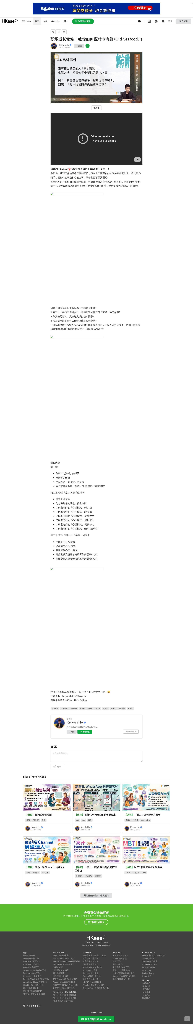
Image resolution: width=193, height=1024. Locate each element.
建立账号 (183, 21)
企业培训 (122, 708)
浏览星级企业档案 (61, 976)
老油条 (90, 708)
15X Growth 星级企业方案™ (65, 979)
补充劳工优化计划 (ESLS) (34, 994)
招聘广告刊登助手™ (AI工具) (65, 985)
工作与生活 (117, 964)
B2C (83, 820)
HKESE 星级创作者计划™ (123, 973)
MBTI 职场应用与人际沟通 (143, 867)
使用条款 (146, 986)
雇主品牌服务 (59, 973)
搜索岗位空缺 (29, 955)
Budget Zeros (148, 973)
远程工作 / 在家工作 (121, 967)
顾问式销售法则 (38, 814)
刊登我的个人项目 (90, 964)
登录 (170, 21)
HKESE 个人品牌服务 (92, 982)
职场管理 (55, 708)
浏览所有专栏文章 (120, 955)
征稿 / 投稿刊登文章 (121, 979)
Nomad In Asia (148, 967)
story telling (145, 820)
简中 (34, 1006)
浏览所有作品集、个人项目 (96, 895)
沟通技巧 (88, 876)
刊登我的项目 (84, 21)
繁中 (29, 1006)
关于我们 (146, 989)
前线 (43, 820)
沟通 (144, 873)
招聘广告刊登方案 (61, 955)
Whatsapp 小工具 (150, 961)
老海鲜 (82, 708)
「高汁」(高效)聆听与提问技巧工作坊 (96, 869)
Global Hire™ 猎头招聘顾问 (64, 995)
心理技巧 (36, 820)
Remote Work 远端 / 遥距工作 (36, 979)
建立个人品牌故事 (90, 979)
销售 (89, 820)
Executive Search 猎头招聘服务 (66, 961)
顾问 (28, 820)
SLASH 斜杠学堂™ (120, 958)
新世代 (130, 708)
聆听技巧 (79, 876)
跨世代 (113, 708)
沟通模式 (36, 873)
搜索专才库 (58, 967)
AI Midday (146, 970)
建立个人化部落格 (90, 961)
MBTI (128, 873)
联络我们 (146, 998)
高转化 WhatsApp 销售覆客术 (95, 814)
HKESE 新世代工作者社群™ (154, 955)
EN (39, 1006)
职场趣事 (74, 708)
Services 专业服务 (90, 973)
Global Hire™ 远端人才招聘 (64, 998)
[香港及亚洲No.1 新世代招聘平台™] (96, 938)
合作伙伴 (146, 992)
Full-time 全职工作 (31, 961)
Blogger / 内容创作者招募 (124, 976)
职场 (28, 873)
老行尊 (97, 708)
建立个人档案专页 (90, 958)
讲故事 (136, 820)
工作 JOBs (26, 21)
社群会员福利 (148, 958)
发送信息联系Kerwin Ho (98, 1019)
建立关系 (45, 873)
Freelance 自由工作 (31, 973)
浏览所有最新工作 (31, 958)
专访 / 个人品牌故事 (121, 970)
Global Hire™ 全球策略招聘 (64, 992)
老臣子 (105, 708)
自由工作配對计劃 (31, 988)
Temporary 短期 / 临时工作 (34, 970)
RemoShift (146, 976)
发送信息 (86, 732)
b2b (77, 820)
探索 (37, 21)
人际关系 (64, 708)
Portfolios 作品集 (90, 970)
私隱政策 (146, 983)
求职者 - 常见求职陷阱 (32, 991)
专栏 (45, 21)
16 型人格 (136, 873)
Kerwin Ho (30, 41)
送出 (59, 766)
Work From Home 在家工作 (35, 982)
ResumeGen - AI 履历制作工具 (96, 988)
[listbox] (55, 21)
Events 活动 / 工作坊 (92, 976)
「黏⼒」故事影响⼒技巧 (142, 814)
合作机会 (146, 995)
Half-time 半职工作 (31, 964)
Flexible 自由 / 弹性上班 (33, 985)
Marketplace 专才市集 (92, 967)
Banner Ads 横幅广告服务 (64, 982)
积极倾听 (98, 876)
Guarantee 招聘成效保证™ (64, 964)
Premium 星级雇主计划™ (63, 958)
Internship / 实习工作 (32, 976)
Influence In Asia (149, 964)
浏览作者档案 (131, 731)
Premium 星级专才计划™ (93, 985)
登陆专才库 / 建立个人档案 (94, 955)
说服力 (128, 820)
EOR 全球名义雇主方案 (63, 1001)
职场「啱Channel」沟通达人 (45, 867)
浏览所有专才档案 (61, 970)
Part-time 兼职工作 (31, 967)
